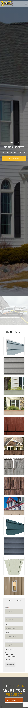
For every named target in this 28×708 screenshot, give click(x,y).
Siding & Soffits (10, 654)
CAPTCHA (7, 659)
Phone (7, 616)
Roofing (8, 652)
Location (7, 632)
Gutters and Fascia (11, 656)
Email (6, 624)
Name (7, 607)
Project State (8, 641)
